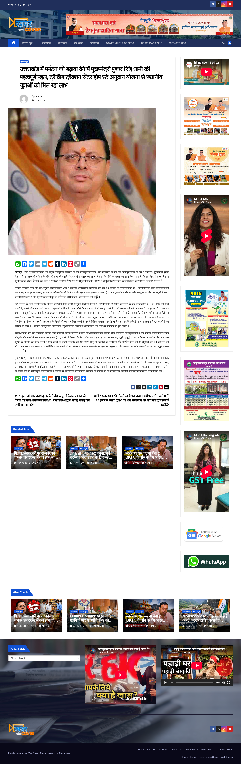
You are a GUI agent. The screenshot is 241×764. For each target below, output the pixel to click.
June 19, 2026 (194, 626)
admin (39, 96)
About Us (151, 749)
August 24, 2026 (27, 626)
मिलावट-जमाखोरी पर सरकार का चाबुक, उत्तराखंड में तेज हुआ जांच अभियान (35, 457)
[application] (197, 665)
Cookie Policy (191, 749)
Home (141, 749)
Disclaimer (206, 749)
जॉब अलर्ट (78, 43)
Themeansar (64, 753)
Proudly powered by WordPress (23, 753)
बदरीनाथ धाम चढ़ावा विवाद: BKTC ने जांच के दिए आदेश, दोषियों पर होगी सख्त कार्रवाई (144, 457)
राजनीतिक (46, 43)
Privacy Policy (189, 757)
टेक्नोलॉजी (94, 43)
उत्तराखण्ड (129, 449)
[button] (223, 43)
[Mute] (223, 682)
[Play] (165, 682)
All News (163, 749)
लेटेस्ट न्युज (27, 43)
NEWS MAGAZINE (151, 43)
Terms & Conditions (208, 757)
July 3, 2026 (136, 626)
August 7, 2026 (82, 626)
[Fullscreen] (228, 682)
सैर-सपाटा (62, 43)
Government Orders (120, 43)
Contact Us (176, 749)
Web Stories (177, 43)
